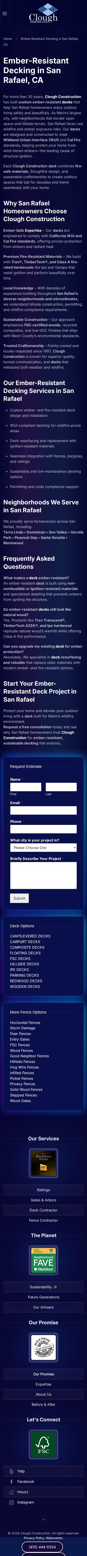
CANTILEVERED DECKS (30, 936)
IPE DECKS (19, 969)
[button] (4, 13)
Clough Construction (63, 96)
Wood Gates (20, 1100)
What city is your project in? (34, 840)
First (13, 794)
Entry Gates (19, 1039)
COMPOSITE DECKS (27, 947)
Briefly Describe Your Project (37, 858)
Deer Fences (20, 1033)
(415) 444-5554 (42, 1547)
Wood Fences (21, 1050)
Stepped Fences (23, 1095)
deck (52, 166)
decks (67, 102)
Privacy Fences (22, 1084)
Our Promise (43, 1374)
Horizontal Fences (25, 1022)
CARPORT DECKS (25, 941)
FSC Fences (20, 1045)
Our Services (43, 1138)
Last (48, 794)
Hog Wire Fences (24, 1067)
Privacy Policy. (34, 1538)
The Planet (43, 1235)
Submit (19, 898)
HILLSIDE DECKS (24, 964)
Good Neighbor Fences (29, 1056)
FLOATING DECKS (25, 953)
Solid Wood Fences (26, 1089)
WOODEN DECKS (25, 986)
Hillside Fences (22, 1061)
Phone (17, 821)
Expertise (33, 230)
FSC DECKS (20, 958)
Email (16, 803)
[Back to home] (43, 13)
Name (16, 779)
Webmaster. (54, 1538)
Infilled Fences (22, 1073)
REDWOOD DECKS (26, 981)
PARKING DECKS (24, 975)
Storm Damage (22, 1028)
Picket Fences (21, 1078)
